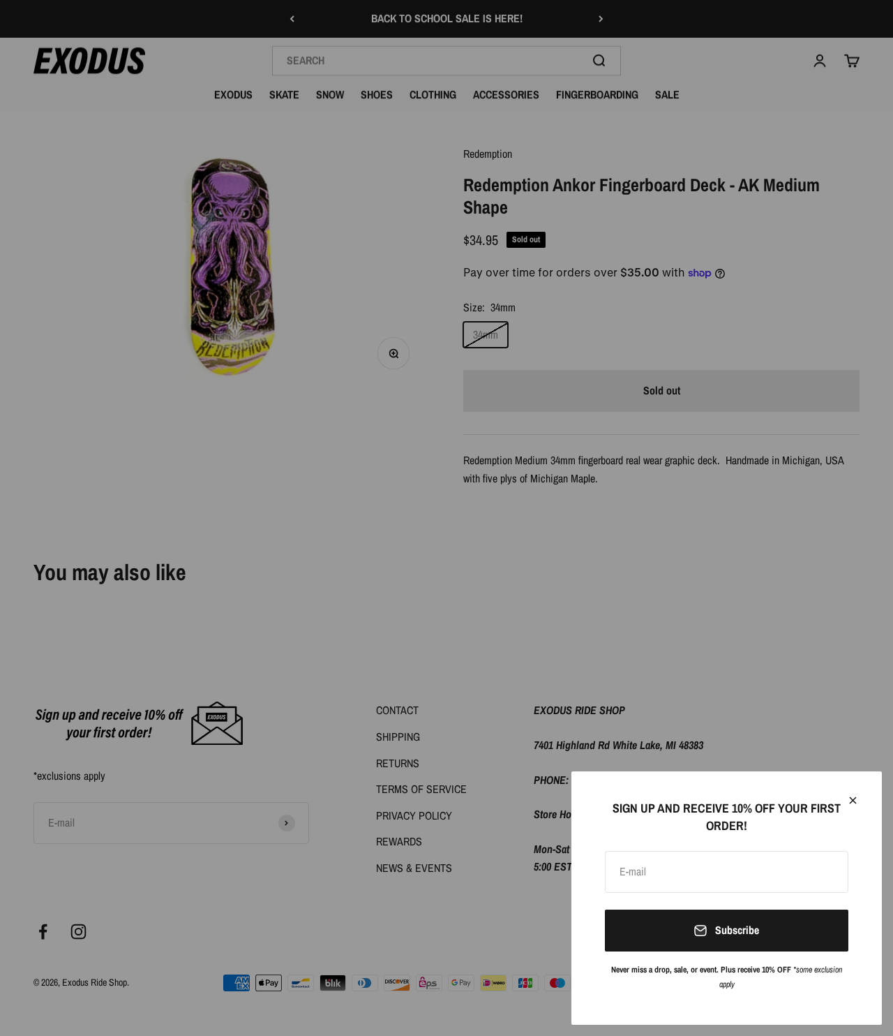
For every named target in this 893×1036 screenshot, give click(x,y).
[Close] (853, 800)
